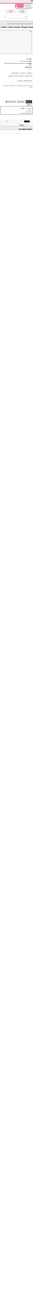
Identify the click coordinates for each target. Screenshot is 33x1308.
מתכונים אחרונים (11, 101)
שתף (7, 121)
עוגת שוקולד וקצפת (28, 76)
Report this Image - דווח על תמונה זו (24, 80)
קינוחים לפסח (8, 63)
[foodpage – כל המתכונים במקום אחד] (24, 9)
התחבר (22, 12)
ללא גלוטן (23, 23)
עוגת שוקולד (23, 73)
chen (27, 59)
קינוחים (13, 63)
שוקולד (30, 65)
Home (27, 23)
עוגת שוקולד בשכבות (15, 73)
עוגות (20, 63)
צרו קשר (29, 104)
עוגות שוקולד (29, 73)
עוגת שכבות (11, 76)
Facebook (21, 101)
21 (29, 69)
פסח (17, 63)
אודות (29, 101)
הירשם (10, 12)
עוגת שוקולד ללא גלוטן (19, 76)
